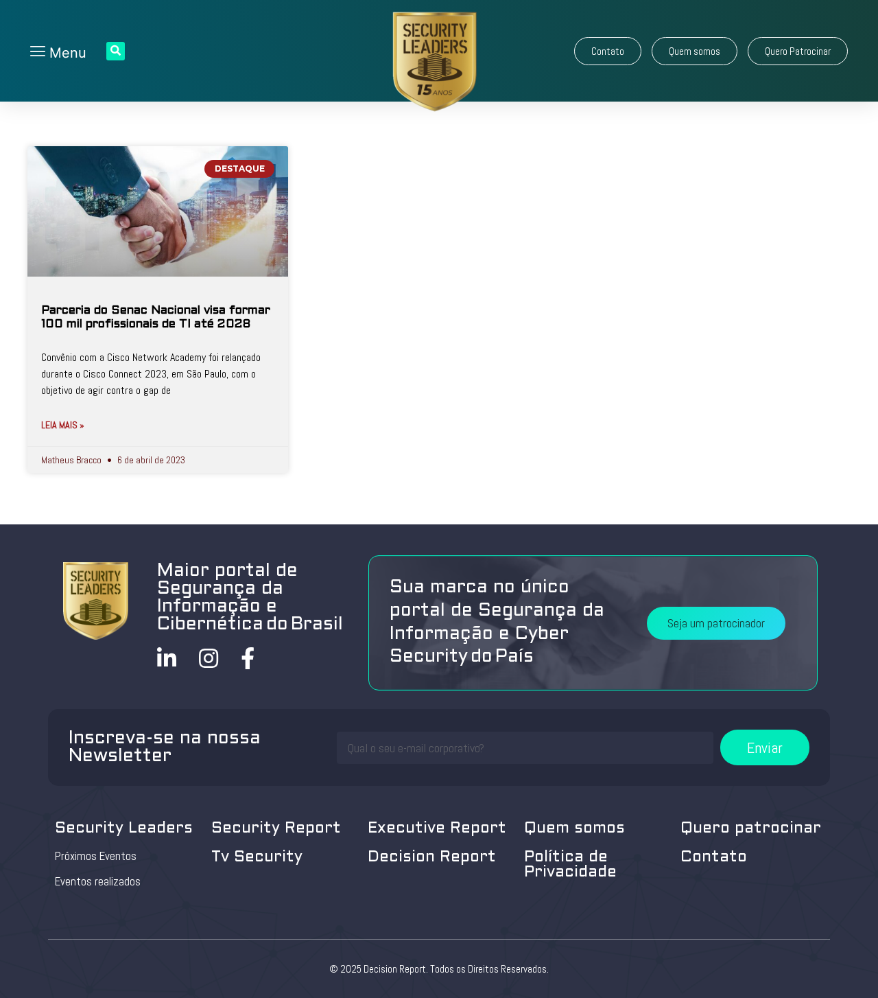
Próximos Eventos (96, 855)
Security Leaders (124, 829)
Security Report (276, 829)
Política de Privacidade (570, 865)
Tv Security (256, 857)
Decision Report (432, 857)
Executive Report (437, 829)
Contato (713, 857)
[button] (607, 51)
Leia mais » (62, 425)
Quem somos (574, 829)
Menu (65, 53)
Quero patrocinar (750, 829)
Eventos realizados (98, 881)
